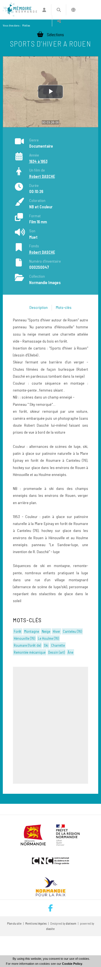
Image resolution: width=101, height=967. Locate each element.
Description (38, 307)
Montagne (31, 631)
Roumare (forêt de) (27, 645)
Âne (70, 652)
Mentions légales (36, 923)
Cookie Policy (72, 963)
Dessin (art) (56, 652)
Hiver (56, 631)
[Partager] (59, 20)
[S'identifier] (44, 9)
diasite (50, 929)
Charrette (58, 645)
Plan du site (14, 923)
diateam (71, 923)
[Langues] (73, 9)
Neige (46, 631)
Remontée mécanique (29, 652)
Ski (46, 645)
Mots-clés (64, 307)
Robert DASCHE (42, 176)
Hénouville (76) (24, 638)
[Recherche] (58, 9)
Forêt (17, 631)
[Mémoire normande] (20, 10)
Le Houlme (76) (48, 638)
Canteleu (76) (72, 631)
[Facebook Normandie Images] (50, 908)
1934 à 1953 (38, 161)
